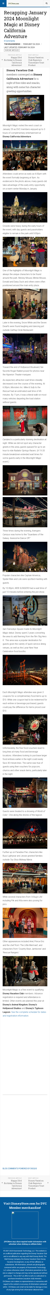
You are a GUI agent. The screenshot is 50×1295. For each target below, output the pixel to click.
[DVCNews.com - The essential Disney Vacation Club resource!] (13, 3)
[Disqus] (25, 1053)
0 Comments (9, 41)
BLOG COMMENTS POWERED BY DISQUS (20, 1168)
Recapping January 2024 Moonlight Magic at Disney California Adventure (25, 24)
